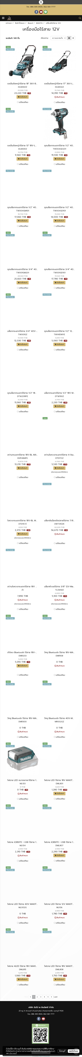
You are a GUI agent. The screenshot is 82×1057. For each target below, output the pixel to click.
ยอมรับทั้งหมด (73, 1051)
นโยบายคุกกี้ (13, 1053)
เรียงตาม (46, 38)
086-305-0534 (36, 7)
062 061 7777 (48, 1014)
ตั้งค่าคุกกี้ (62, 1051)
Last (55, 997)
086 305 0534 (36, 1014)
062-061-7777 (49, 7)
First (26, 997)
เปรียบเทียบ (23, 102)
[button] (79, 18)
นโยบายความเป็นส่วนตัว (47, 1051)
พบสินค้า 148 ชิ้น (13, 38)
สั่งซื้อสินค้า (23, 97)
